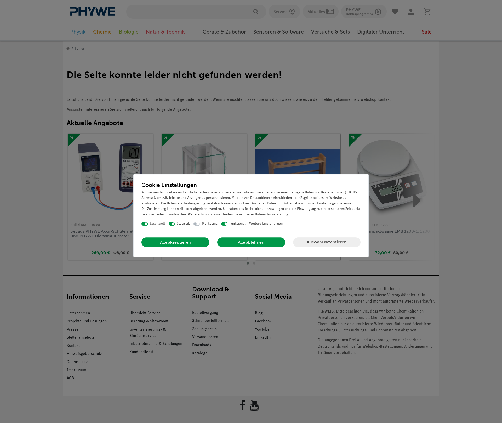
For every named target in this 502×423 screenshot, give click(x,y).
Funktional (237, 224)
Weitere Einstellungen (266, 224)
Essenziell (157, 224)
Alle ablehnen (251, 242)
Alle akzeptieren (175, 242)
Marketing (210, 224)
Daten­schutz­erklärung (271, 214)
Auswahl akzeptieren (327, 242)
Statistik (183, 224)
